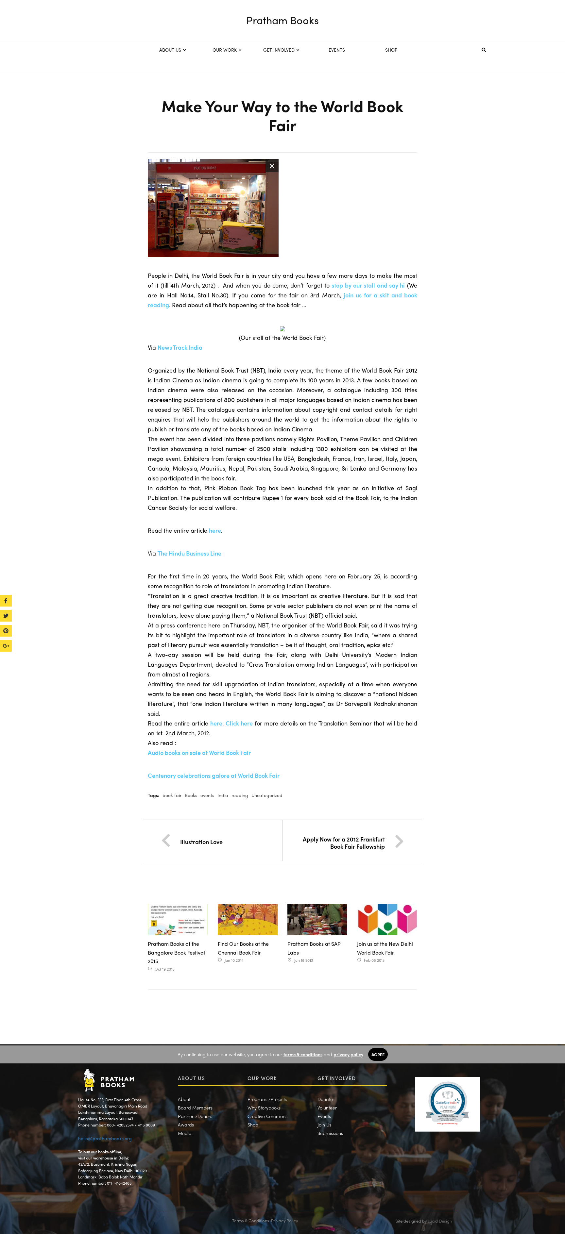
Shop (253, 1124)
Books (191, 795)
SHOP (391, 49)
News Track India (180, 347)
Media (185, 1133)
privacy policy (348, 1054)
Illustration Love (201, 842)
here (215, 530)
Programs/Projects (267, 1099)
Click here (239, 723)
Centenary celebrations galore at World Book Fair (214, 775)
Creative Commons (267, 1116)
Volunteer (327, 1107)
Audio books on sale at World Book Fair (199, 752)
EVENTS (337, 49)
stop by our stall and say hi (368, 285)
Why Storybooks (264, 1107)
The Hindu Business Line (189, 553)
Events (324, 1116)
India (222, 795)
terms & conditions (302, 1054)
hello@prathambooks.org (105, 1138)
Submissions (330, 1133)
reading (239, 795)
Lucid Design (440, 1221)
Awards (186, 1124)
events (207, 795)
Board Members (195, 1107)
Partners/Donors (195, 1116)
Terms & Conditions (250, 1220)
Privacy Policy (284, 1220)
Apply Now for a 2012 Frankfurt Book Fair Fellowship (344, 842)
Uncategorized (266, 795)
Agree (378, 1054)
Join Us (324, 1124)
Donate (325, 1099)
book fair (172, 795)
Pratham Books (282, 19)
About (184, 1099)
